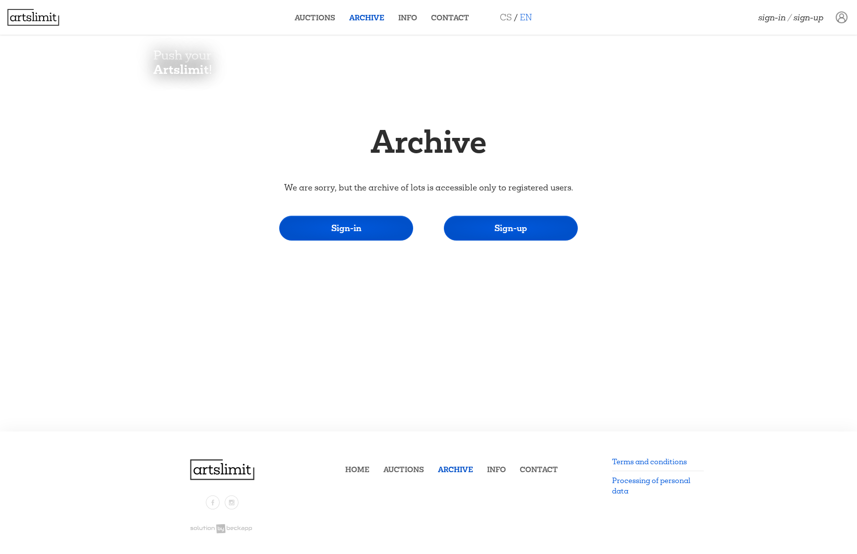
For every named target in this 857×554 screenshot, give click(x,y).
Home (357, 469)
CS (506, 17)
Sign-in (772, 17)
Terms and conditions (649, 461)
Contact (450, 17)
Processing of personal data (651, 485)
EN (526, 17)
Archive (366, 17)
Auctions (315, 17)
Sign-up (809, 17)
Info (407, 17)
